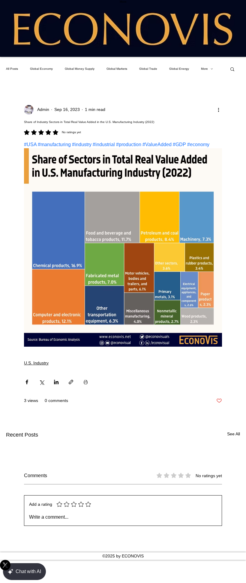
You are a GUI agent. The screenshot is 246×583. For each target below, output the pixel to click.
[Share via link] (71, 382)
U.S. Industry (36, 363)
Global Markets (116, 68)
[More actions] (218, 109)
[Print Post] (85, 382)
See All (233, 433)
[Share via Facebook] (27, 382)
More (204, 68)
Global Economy (41, 68)
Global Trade (148, 68)
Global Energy (179, 68)
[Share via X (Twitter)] (41, 382)
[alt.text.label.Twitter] (123, 565)
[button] (232, 68)
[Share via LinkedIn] (56, 382)
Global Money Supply (79, 68)
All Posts (12, 68)
